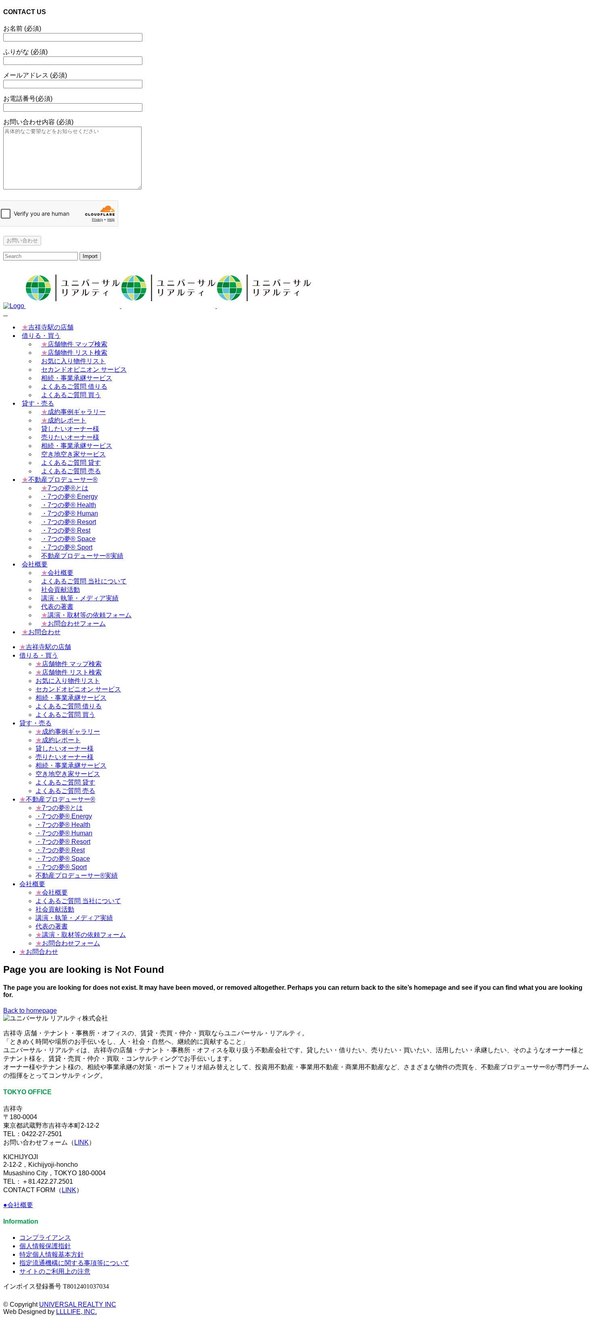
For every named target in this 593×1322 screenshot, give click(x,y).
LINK (81, 1142)
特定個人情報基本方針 (51, 1254)
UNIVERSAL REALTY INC (77, 1304)
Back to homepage (30, 1010)
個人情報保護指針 (45, 1246)
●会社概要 (18, 1204)
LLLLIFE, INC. (76, 1311)
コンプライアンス (45, 1237)
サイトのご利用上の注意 (54, 1271)
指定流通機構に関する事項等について (74, 1263)
